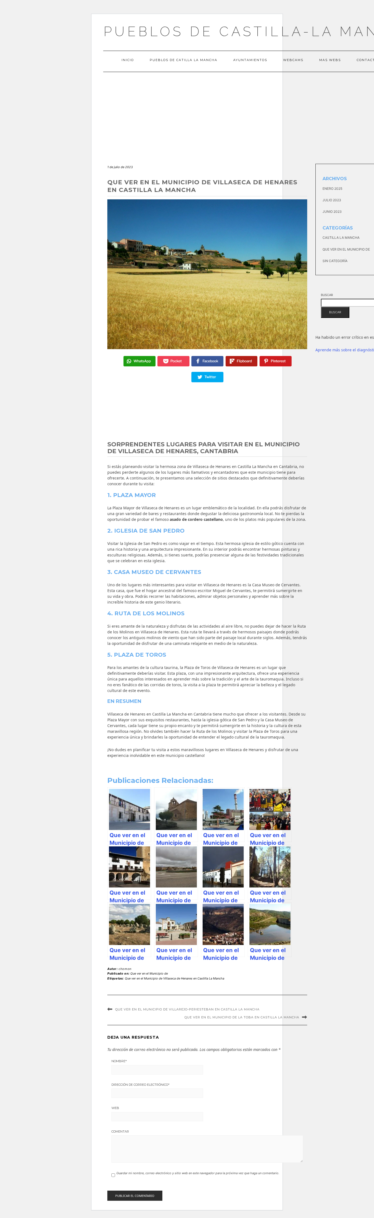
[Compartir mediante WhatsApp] (139, 361)
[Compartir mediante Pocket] (173, 361)
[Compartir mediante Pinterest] (276, 361)
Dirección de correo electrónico (140, 1085)
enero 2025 (332, 188)
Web (115, 1108)
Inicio (128, 60)
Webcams (293, 60)
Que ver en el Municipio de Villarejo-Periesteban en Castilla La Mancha (187, 1009)
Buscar (327, 295)
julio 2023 (332, 200)
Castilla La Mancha (341, 237)
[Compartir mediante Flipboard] (242, 361)
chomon (125, 969)
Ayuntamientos (250, 60)
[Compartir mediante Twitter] (207, 377)
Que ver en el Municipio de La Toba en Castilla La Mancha (242, 1017)
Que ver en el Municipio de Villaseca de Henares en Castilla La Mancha (174, 978)
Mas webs (330, 60)
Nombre (119, 1061)
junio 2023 (332, 211)
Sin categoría (335, 261)
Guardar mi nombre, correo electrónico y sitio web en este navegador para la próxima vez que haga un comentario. (197, 1173)
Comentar (120, 1131)
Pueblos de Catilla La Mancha (183, 60)
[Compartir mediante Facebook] (207, 361)
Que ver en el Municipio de (149, 973)
